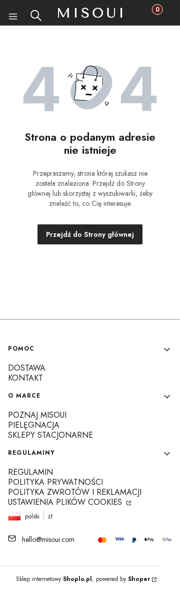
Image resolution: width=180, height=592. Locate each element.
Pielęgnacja (34, 425)
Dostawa (27, 368)
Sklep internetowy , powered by (83, 578)
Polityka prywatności (55, 482)
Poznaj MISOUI (37, 415)
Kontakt (25, 378)
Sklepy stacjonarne (50, 435)
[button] (11, 18)
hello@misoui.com (48, 539)
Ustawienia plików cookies (66, 502)
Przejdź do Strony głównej (90, 234)
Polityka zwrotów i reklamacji (75, 492)
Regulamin (30, 472)
